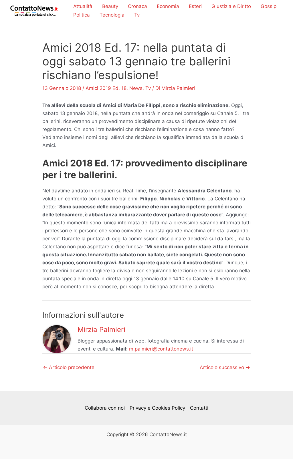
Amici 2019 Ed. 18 (106, 88)
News (135, 88)
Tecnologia (112, 15)
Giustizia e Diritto (231, 6)
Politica (81, 15)
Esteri (195, 6)
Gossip (268, 6)
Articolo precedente (68, 367)
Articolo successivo (225, 367)
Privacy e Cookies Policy (157, 408)
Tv (137, 15)
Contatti (199, 408)
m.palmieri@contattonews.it (161, 349)
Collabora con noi (105, 408)
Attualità (82, 6)
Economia (168, 6)
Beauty (110, 6)
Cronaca (137, 6)
